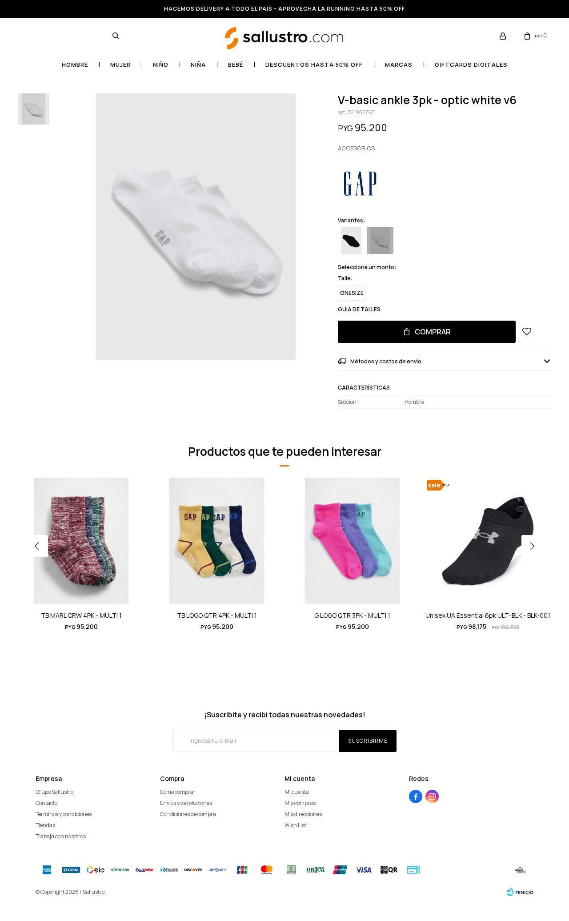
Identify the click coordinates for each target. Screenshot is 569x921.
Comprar (433, 332)
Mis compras (300, 803)
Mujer (120, 64)
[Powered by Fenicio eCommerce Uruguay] (520, 892)
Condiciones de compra (188, 814)
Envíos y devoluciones (186, 803)
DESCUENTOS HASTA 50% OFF (314, 64)
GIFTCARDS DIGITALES (471, 64)
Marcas (399, 64)
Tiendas (45, 825)
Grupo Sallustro (54, 792)
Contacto (46, 803)
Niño (160, 64)
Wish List (295, 825)
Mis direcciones (303, 814)
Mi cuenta (296, 792)
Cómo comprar (178, 792)
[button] (115, 35)
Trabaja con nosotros (61, 836)
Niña (198, 64)
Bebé (235, 64)
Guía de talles (359, 309)
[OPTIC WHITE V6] (380, 240)
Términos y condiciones (64, 814)
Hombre (75, 64)
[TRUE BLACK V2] (351, 240)
